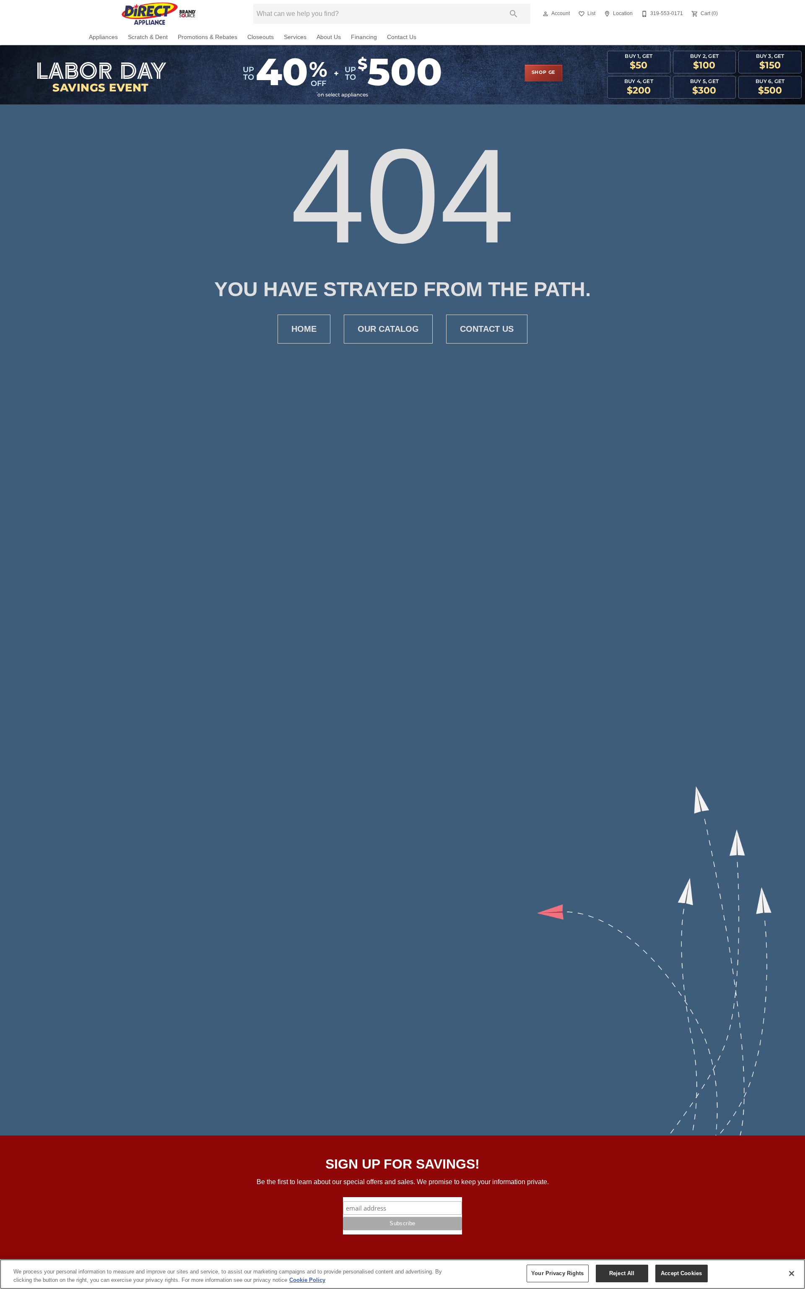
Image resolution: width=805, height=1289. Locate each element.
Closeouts (260, 37)
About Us (329, 37)
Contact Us (401, 37)
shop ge (544, 72)
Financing (364, 37)
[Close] (791, 1273)
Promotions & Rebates (207, 37)
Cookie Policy (307, 1280)
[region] (402, 1274)
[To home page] (159, 13)
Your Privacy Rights (557, 1273)
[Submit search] (513, 13)
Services (295, 37)
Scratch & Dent (148, 37)
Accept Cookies (681, 1273)
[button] (545, 14)
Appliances (103, 37)
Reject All (621, 1273)
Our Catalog (388, 328)
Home (304, 328)
